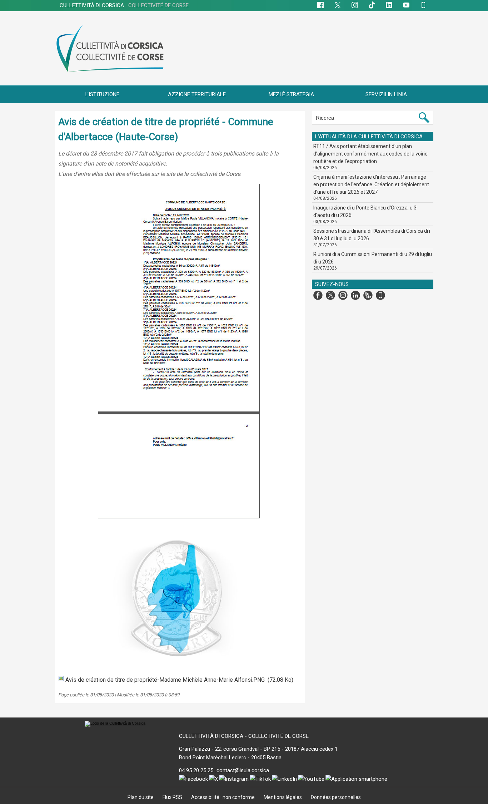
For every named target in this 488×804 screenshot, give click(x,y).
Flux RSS (173, 797)
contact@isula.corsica (242, 770)
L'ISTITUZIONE (102, 94)
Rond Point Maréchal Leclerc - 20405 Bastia (230, 757)
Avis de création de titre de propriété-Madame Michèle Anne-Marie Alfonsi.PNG (165, 679)
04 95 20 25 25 (196, 770)
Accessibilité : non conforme (223, 797)
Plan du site (141, 797)
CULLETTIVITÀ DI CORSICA (124, 5)
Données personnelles (336, 797)
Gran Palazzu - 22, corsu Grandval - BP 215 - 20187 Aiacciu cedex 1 (258, 749)
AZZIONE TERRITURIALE (197, 94)
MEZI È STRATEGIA (291, 94)
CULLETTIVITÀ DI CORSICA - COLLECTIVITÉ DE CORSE (244, 736)
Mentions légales (283, 797)
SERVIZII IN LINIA (386, 94)
